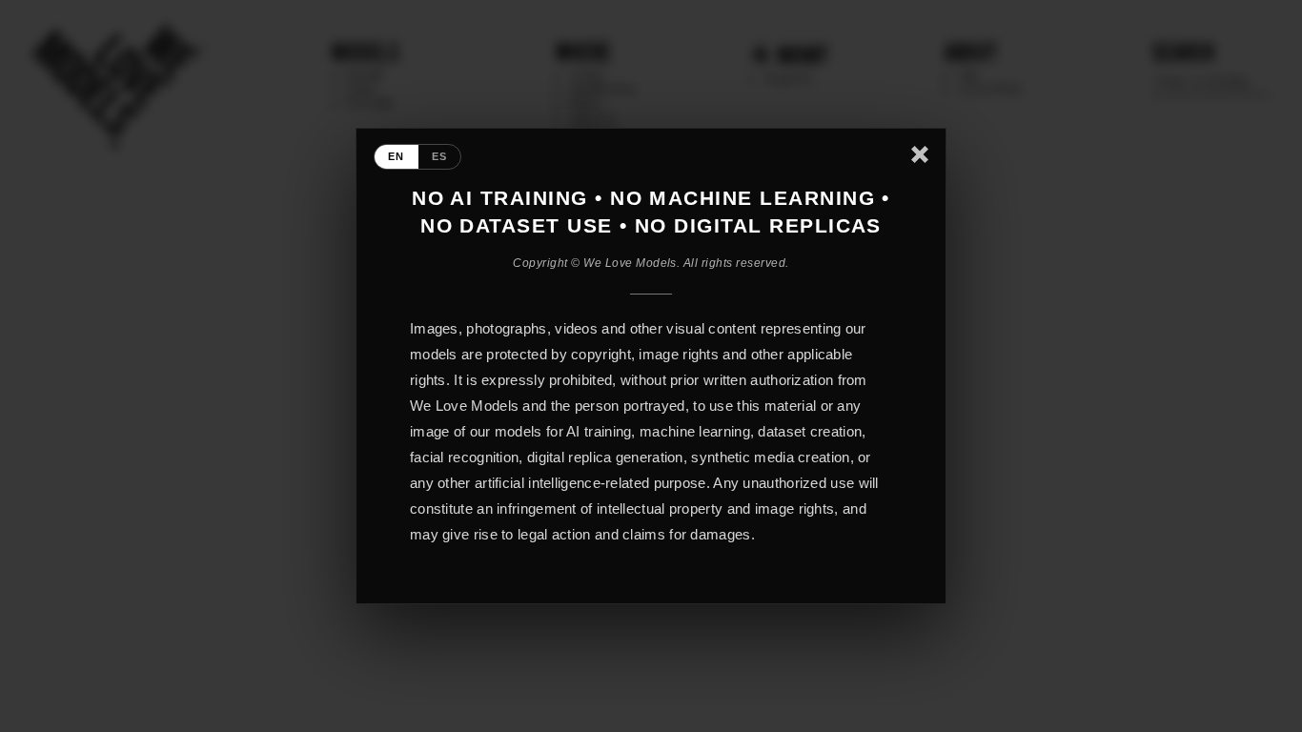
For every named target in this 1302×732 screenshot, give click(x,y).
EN (396, 156)
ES (440, 156)
